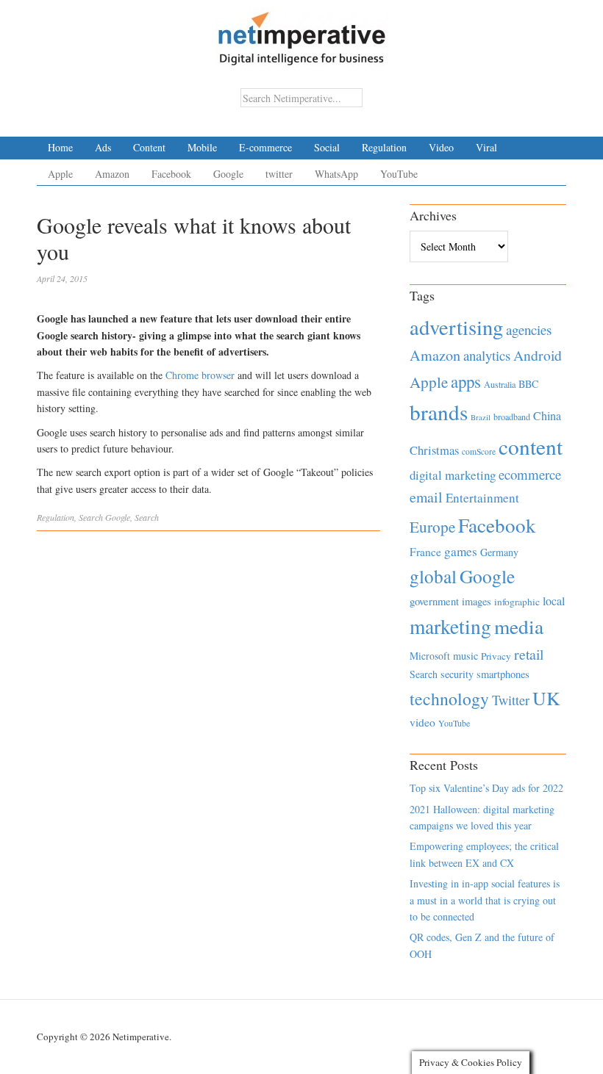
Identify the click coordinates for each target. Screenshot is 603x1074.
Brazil (480, 417)
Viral (486, 147)
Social (327, 147)
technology (449, 698)
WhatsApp (336, 174)
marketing (450, 626)
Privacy (496, 656)
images (476, 601)
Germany (499, 552)
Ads (103, 147)
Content (149, 147)
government (434, 601)
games (460, 551)
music (465, 656)
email (426, 497)
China (547, 415)
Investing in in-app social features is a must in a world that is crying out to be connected (485, 899)
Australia (499, 384)
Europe (432, 526)
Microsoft (430, 656)
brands (439, 411)
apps (466, 381)
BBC (528, 384)
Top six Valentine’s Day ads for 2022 (486, 788)
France (425, 551)
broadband (511, 416)
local (554, 600)
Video (441, 147)
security (457, 674)
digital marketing (453, 474)
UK (546, 697)
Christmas (434, 450)
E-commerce (265, 147)
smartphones (503, 674)
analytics (486, 355)
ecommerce (530, 474)
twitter (279, 174)
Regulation (384, 147)
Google (228, 174)
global (433, 575)
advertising (456, 327)
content (531, 446)
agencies (529, 329)
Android (537, 355)
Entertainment (482, 497)
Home (60, 147)
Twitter (510, 700)
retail (528, 654)
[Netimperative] (301, 33)
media (518, 626)
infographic (517, 601)
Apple (60, 174)
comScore (479, 451)
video (422, 722)
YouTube (399, 174)
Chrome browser (200, 375)
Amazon (112, 174)
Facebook (171, 174)
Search (91, 517)
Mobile (202, 147)
